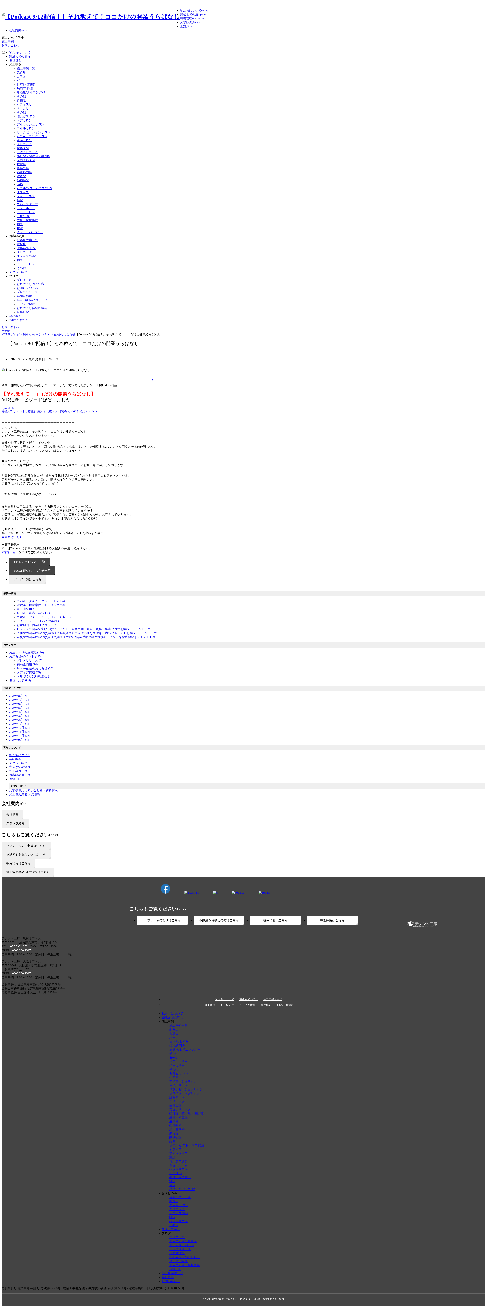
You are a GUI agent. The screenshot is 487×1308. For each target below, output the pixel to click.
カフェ (21, 76)
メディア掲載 (26, 304)
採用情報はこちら (275, 920)
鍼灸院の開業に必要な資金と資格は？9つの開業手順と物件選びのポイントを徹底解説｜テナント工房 (86, 637)
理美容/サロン (26, 116)
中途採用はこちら (332, 920)
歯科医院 (23, 148)
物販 (20, 224)
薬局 (20, 184)
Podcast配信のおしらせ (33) (35, 668)
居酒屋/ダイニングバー (32, 92)
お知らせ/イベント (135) (25, 656)
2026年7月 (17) (19, 699)
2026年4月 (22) (19, 711)
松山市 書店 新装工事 (33, 613)
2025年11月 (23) (19, 731)
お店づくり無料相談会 (32, 308)
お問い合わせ (18, 320)
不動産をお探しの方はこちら (219, 920)
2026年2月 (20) (19, 719)
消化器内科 (24, 172)
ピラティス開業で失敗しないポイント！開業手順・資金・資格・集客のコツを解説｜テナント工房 (84, 629)
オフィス (23, 192)
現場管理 (15, 60)
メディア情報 (247, 1005)
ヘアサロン (24, 120)
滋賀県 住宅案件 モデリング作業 (41, 605)
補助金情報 (24, 296)
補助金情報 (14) (27, 664)
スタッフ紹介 (18, 272)
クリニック (24, 144)
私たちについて (19, 52)
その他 (21, 96)
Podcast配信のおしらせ (32, 300)
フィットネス (26, 196)
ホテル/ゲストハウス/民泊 (34, 188)
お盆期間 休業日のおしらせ (36, 625)
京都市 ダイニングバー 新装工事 (41, 601)
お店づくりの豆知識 (30, 284)
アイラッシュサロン (30, 124)
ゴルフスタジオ (27, 204)
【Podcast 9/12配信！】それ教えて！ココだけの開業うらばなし (248, 1299)
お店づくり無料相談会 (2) (34, 676)
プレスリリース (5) (29, 660)
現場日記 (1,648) (20, 680)
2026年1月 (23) (19, 723)
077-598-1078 (18, 946)
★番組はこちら (12, 537)
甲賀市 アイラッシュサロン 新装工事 (44, 617)
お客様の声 (227, 1005)
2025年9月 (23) (19, 739)
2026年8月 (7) (18, 695)
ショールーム (26, 208)
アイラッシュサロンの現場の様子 (39, 621)
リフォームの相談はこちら (162, 920)
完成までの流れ (19, 56)
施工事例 (210, 1005)
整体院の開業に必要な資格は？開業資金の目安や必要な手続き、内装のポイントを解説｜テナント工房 (87, 633)
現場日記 (23, 312)
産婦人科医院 (26, 160)
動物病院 (23, 180)
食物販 (21, 100)
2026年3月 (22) (19, 715)
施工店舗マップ (272, 999)
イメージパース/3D (30, 232)
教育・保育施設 (27, 220)
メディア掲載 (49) (29, 672)
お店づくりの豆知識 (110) (26, 652)
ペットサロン (26, 212)
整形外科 (23, 168)
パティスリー (26, 104)
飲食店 (21, 72)
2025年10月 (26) (19, 735)
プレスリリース (27, 292)
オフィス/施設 (26, 256)
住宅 (20, 228)
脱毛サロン (24, 140)
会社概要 (15, 316)
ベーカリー (24, 108)
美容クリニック (27, 152)
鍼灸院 (21, 176)
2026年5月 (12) (19, 707)
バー (20, 80)
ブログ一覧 (24, 280)
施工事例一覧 (26, 68)
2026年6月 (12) (19, 703)
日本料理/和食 (26, 84)
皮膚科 (21, 164)
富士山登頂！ (26, 609)
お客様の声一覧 (27, 240)
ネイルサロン (26, 128)
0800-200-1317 (21, 950)
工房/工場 (23, 216)
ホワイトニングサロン (32, 136)
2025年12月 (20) (19, 727)
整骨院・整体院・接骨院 (33, 156)
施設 (20, 200)
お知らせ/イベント (29, 288)
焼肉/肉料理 (25, 88)
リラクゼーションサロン (33, 132)
